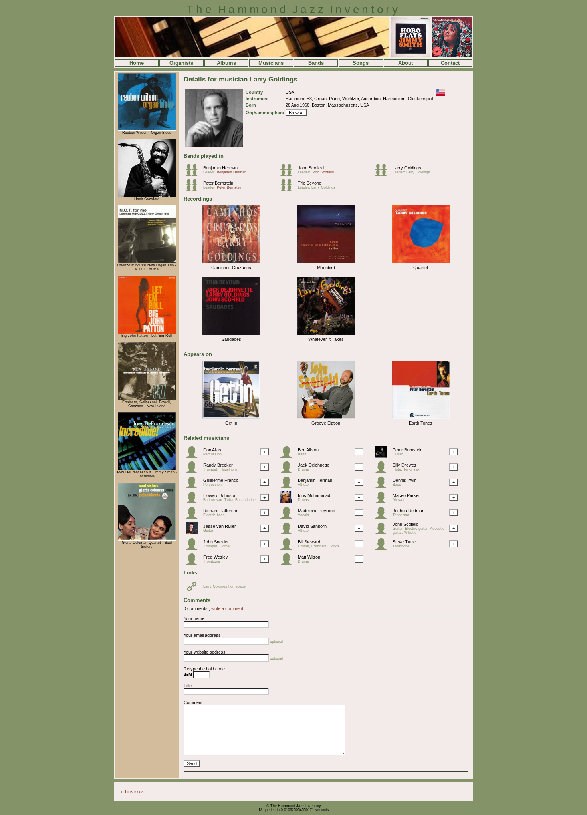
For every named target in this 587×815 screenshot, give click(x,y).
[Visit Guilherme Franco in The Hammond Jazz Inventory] (194, 486)
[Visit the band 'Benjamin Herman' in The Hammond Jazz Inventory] (194, 174)
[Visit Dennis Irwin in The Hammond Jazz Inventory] (383, 486)
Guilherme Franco (220, 480)
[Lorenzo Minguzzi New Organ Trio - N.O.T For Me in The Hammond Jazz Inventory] (147, 262)
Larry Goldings (407, 167)
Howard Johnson (219, 495)
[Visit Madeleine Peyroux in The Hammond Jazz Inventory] (288, 517)
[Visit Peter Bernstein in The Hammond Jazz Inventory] (383, 456)
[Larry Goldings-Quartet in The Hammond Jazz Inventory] (421, 263)
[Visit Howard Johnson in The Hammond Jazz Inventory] (194, 501)
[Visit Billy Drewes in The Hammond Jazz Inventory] (383, 471)
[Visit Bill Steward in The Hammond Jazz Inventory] (288, 548)
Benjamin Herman (220, 167)
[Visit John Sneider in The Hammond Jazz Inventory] (194, 548)
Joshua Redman (408, 510)
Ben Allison (308, 449)
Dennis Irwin (404, 480)
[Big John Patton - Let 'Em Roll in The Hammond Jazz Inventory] (147, 332)
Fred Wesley (215, 557)
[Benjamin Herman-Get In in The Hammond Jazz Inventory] (231, 419)
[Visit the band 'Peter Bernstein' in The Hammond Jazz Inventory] (194, 189)
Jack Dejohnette (313, 465)
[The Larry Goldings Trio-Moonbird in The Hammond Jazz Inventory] (326, 263)
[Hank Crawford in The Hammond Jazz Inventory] (147, 196)
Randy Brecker (218, 465)
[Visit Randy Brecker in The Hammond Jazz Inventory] (194, 471)
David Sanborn (312, 526)
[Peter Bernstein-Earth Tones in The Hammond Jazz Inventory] (421, 419)
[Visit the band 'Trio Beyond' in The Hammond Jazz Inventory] (288, 189)
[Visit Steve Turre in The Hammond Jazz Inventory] (383, 548)
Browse (296, 112)
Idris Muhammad (314, 495)
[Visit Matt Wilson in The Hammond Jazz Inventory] (288, 563)
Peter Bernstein (218, 183)
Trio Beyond (309, 183)
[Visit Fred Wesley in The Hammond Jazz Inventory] (194, 563)
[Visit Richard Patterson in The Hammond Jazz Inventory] (194, 517)
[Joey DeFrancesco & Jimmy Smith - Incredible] (147, 469)
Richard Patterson (220, 510)
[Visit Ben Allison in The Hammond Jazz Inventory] (288, 456)
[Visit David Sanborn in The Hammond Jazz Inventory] (288, 532)
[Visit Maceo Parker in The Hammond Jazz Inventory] (383, 501)
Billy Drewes (404, 465)
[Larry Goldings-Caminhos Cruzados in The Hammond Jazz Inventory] (231, 263)
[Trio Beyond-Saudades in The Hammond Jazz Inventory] (231, 335)
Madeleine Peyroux (316, 510)
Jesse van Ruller (219, 526)
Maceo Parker (406, 495)
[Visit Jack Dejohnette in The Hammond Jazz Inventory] (288, 471)
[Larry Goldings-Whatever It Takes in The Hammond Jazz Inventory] (326, 335)
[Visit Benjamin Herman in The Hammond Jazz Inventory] (288, 486)
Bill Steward (309, 541)
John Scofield (311, 167)
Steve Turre (404, 541)
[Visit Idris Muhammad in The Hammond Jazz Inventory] (288, 501)
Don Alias (212, 449)
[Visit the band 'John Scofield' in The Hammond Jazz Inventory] (288, 174)
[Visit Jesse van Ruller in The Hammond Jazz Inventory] (194, 532)
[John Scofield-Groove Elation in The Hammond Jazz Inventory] (326, 419)
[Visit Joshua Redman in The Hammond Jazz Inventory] (383, 517)
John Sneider (216, 541)
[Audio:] (194, 590)
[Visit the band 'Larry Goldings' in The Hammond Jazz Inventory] (383, 174)
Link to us (134, 791)
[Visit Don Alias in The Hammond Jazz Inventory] (194, 456)
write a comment (227, 608)
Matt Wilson (309, 557)
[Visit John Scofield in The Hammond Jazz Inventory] (383, 532)
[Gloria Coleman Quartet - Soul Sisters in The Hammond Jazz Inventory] (147, 539)
